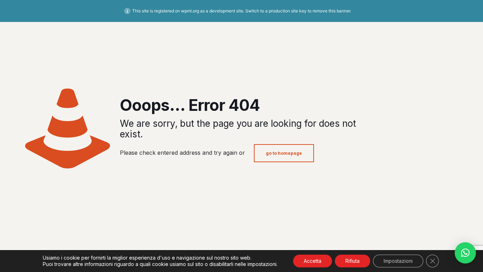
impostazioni (262, 264)
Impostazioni (398, 261)
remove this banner (331, 10)
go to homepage (284, 153)
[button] (465, 253)
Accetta (312, 261)
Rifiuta (352, 261)
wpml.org (190, 10)
